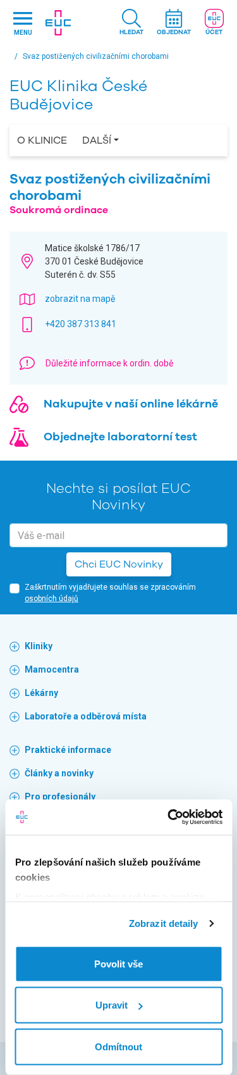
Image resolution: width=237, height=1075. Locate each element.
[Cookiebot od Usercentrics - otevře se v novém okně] (168, 817)
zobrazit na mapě (80, 299)
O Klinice (42, 140)
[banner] (58, 22)
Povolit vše (118, 963)
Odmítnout (118, 1046)
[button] (131, 23)
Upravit (111, 1005)
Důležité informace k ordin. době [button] (109, 363)
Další (96, 140)
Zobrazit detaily (163, 923)
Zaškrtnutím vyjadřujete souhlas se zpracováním (110, 593)
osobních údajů (51, 598)
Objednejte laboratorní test (120, 436)
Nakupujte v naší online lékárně (131, 403)
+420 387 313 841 (80, 324)
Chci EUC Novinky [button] (119, 564)
